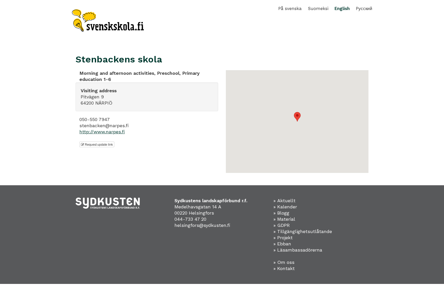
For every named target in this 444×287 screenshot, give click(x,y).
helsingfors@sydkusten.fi (202, 225)
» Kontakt (284, 268)
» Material (284, 219)
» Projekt (283, 237)
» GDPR (281, 225)
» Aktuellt (284, 200)
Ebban (284, 243)
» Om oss (283, 262)
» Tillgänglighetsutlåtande (302, 231)
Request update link (98, 144)
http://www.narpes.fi (102, 131)
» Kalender (285, 206)
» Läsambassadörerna (297, 250)
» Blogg (281, 213)
